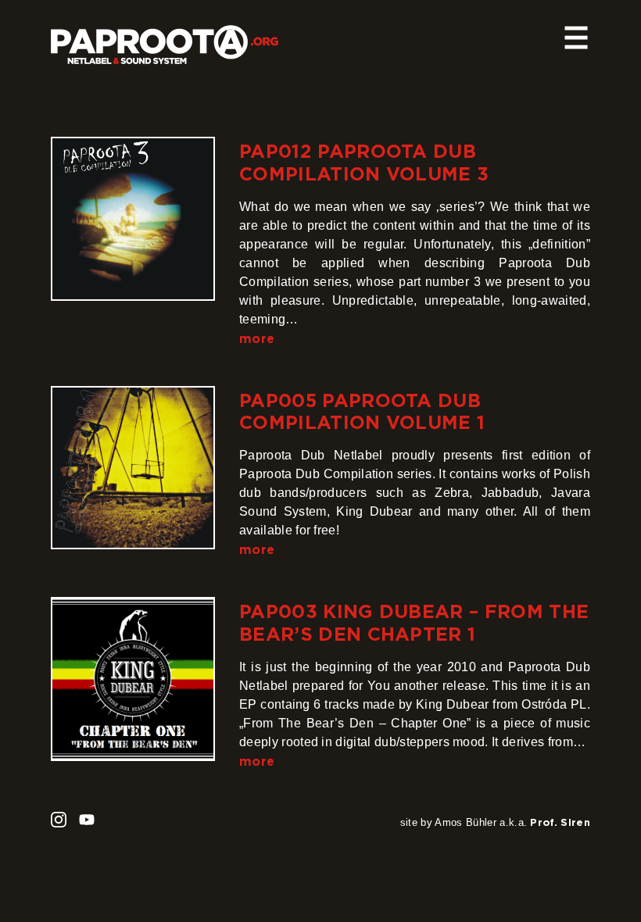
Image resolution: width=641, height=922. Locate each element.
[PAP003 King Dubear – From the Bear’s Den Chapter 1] (133, 679)
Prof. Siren (560, 822)
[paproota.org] (164, 38)
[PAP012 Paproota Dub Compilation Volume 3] (133, 219)
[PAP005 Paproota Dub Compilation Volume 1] (133, 468)
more (256, 338)
